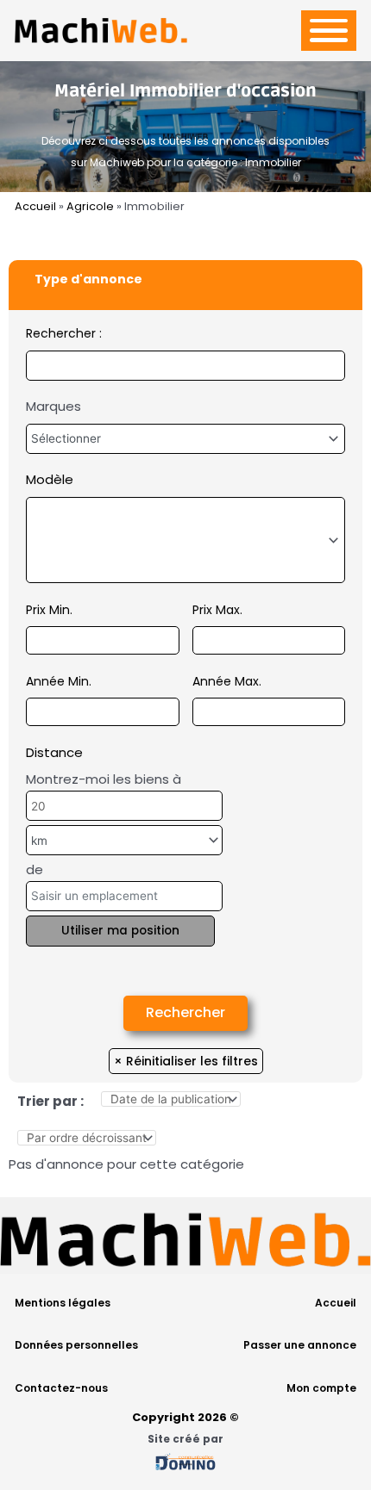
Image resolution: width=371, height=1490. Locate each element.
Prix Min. (49, 609)
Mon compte (321, 1388)
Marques (53, 406)
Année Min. (58, 681)
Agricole (90, 206)
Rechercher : (64, 333)
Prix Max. (217, 609)
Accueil (35, 206)
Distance (54, 752)
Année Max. (226, 681)
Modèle (49, 479)
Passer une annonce (299, 1345)
